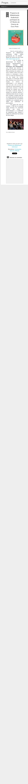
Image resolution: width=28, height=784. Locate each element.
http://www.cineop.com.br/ (12, 59)
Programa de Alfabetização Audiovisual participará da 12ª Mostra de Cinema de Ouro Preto (15, 20)
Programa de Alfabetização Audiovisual (14, 146)
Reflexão (17, 150)
